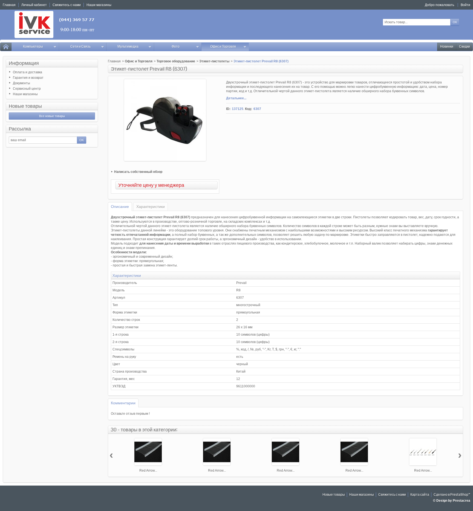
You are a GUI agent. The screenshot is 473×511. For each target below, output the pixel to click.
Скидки (464, 46)
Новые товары (25, 106)
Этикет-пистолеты (214, 61)
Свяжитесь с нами (392, 494)
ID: (228, 109)
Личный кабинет (34, 5)
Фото (176, 46)
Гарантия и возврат (28, 78)
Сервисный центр (27, 89)
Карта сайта (419, 494)
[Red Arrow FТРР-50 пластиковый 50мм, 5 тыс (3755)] (354, 452)
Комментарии (123, 403)
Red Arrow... (148, 470)
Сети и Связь (80, 46)
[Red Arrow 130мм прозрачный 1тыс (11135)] (216, 452)
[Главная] (5, 47)
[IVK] (55, 24)
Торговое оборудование (176, 61)
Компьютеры (33, 46)
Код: (248, 109)
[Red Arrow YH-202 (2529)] (423, 452)
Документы (21, 83)
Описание (120, 206)
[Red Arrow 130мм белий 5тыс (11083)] (148, 452)
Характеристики (150, 206)
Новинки (446, 46)
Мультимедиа (128, 46)
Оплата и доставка (27, 72)
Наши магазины (25, 94)
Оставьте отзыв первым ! (130, 414)
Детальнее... (236, 98)
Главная (114, 61)
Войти (465, 5)
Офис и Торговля (223, 46)
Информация (24, 63)
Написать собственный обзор (138, 172)
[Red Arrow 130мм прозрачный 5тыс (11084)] (285, 452)
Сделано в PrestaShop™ (452, 494)
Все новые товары (52, 116)
